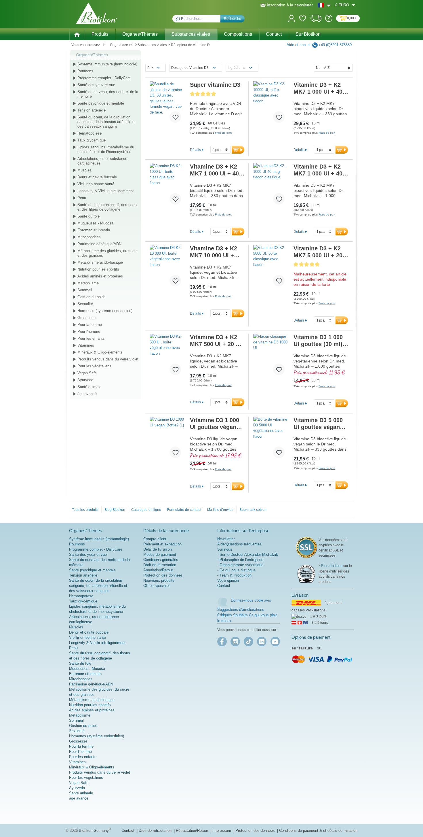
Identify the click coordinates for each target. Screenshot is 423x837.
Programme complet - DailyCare (104, 78)
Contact (223, 585)
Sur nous (224, 549)
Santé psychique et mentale (100, 103)
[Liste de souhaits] (302, 19)
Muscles (84, 170)
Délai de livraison (157, 549)
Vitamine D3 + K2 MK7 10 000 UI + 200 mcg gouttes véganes (216, 252)
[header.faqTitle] (328, 20)
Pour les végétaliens (94, 366)
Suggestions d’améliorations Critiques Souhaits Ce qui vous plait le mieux (247, 615)
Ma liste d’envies (220, 510)
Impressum (222, 830)
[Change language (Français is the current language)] (324, 5)
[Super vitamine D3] (168, 104)
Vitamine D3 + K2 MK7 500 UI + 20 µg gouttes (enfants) (216, 340)
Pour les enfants (91, 338)
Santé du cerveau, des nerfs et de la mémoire (107, 94)
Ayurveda (85, 380)
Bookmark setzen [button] (252, 510)
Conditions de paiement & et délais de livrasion (318, 830)
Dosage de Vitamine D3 (190, 68)
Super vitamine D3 (215, 85)
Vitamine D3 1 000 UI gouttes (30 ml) (318, 340)
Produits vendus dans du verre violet (107, 359)
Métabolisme (88, 283)
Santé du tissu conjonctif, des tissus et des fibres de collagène (107, 207)
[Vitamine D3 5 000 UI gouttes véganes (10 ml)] (271, 440)
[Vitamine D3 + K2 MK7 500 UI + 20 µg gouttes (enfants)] (168, 357)
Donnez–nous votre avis (251, 600)
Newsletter (226, 539)
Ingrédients (236, 68)
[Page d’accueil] (77, 34)
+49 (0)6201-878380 (335, 45)
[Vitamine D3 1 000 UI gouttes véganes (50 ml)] (168, 440)
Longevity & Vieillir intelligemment (105, 191)
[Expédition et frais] (316, 20)
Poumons (85, 71)
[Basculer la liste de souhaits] (175, 117)
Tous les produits (85, 510)
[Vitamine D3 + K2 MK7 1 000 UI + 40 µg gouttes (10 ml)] (271, 104)
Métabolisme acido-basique (100, 262)
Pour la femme (89, 324)
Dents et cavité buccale (97, 177)
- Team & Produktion (234, 575)
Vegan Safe (87, 373)
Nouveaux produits (158, 580)
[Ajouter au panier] (238, 150)
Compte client (154, 539)
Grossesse (86, 317)
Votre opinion (228, 580)
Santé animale (89, 387)
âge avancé (87, 394)
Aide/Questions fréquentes (239, 544)
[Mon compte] (291, 18)
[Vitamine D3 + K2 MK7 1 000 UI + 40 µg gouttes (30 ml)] (271, 186)
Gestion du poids (91, 297)
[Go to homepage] (96, 13)
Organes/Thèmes (92, 54)
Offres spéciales (157, 585)
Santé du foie (88, 216)
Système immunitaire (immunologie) (107, 64)
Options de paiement (310, 637)
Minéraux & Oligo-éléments (100, 352)
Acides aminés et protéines (100, 276)
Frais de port (223, 132)
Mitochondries (89, 237)
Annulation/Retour (158, 570)
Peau (81, 198)
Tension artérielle (91, 110)
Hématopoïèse (89, 133)
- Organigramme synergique (240, 565)
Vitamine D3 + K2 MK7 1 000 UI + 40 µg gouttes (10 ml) (319, 88)
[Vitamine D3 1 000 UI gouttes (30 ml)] (271, 357)
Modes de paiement (159, 554)
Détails (195, 150)
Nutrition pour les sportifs (98, 269)
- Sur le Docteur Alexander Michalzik (247, 554)
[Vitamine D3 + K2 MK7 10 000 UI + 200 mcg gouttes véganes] (168, 268)
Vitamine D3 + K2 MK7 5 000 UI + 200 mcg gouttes (320, 252)
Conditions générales (160, 560)
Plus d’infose (331, 566)
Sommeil (84, 290)
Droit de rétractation (159, 565)
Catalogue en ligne (146, 510)
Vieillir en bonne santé (95, 184)
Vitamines (85, 345)
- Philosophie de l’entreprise (240, 560)
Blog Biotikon (114, 510)
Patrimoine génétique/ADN (99, 244)
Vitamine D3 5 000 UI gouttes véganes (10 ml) (320, 423)
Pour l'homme (88, 331)
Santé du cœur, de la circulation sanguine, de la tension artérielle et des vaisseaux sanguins (106, 122)
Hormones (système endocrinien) (104, 311)
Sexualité (85, 304)
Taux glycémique (91, 140)
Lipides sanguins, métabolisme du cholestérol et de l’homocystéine (105, 149)
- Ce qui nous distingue (236, 570)
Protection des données (163, 575)
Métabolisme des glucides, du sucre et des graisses (107, 253)
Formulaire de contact (184, 510)
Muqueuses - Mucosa (95, 223)
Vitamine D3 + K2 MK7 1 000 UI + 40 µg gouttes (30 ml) (319, 170)
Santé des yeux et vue (96, 85)
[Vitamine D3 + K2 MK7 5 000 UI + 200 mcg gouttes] (271, 268)
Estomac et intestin (93, 230)
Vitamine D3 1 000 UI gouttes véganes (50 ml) (216, 423)
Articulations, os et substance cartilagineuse (102, 160)
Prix (150, 68)
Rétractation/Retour (192, 830)
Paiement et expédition (162, 544)
